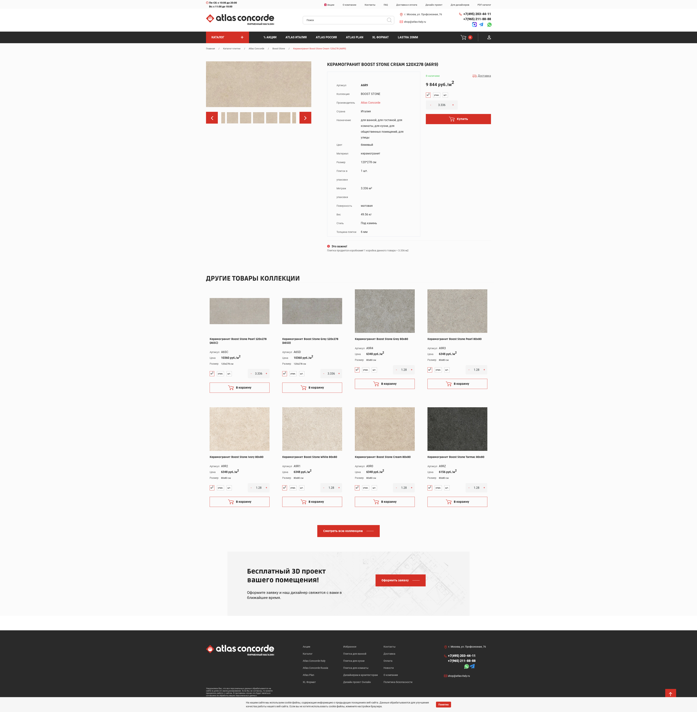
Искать (390, 21)
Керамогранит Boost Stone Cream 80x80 (383, 457)
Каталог (308, 653)
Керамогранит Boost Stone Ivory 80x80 (236, 457)
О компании (391, 675)
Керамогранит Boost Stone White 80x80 (309, 457)
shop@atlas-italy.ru (415, 21)
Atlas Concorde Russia (315, 667)
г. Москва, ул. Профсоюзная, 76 (423, 14)
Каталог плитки (232, 48)
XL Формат (309, 682)
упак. (436, 95)
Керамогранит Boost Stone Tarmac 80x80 (455, 457)
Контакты (390, 646)
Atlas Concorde (256, 48)
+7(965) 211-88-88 (477, 19)
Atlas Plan (308, 675)
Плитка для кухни (353, 660)
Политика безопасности (398, 682)
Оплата (388, 660)
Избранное (349, 646)
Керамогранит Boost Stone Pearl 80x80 (454, 339)
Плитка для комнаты (355, 667)
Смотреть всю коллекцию (343, 531)
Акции (306, 646)
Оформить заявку (395, 580)
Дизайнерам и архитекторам (360, 675)
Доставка (389, 653)
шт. (445, 95)
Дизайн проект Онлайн (357, 682)
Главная (210, 48)
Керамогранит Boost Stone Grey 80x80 (381, 339)
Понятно (443, 704)
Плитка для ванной (354, 653)
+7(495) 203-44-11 (477, 14)
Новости (389, 667)
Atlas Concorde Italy (314, 660)
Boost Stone (278, 48)
